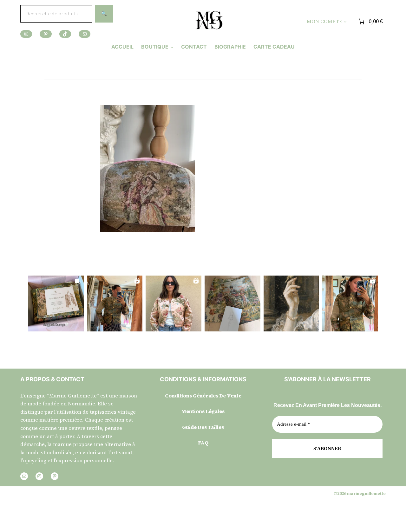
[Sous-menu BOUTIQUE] (172, 47)
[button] (56, 303)
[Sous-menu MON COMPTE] (345, 21)
